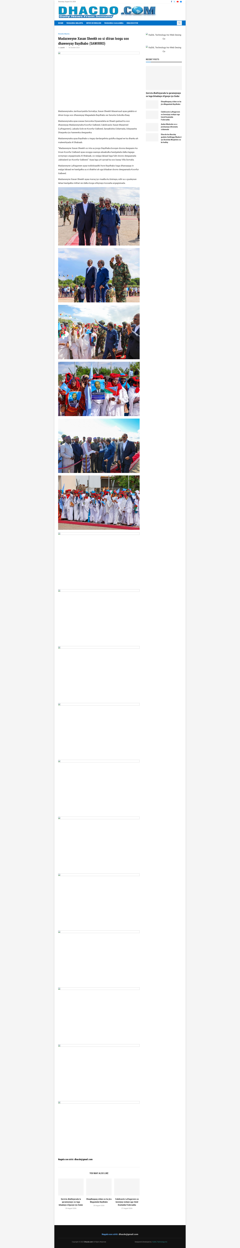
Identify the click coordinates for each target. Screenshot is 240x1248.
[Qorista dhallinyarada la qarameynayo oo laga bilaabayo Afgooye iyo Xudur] (71, 1187)
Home (60, 23)
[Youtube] (178, 2)
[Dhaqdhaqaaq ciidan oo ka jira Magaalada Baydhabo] (99, 1187)
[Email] (181, 2)
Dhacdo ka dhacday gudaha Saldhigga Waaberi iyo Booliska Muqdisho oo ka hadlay (171, 138)
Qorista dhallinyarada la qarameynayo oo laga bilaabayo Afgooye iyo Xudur (71, 1202)
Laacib (62, 47)
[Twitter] (174, 2)
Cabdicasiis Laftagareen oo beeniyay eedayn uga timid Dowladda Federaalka (127, 1202)
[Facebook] (171, 2)
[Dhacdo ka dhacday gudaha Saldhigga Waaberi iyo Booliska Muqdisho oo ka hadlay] (152, 137)
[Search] (179, 23)
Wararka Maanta (74, 23)
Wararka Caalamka (114, 23)
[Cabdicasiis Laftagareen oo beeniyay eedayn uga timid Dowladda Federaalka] (127, 1187)
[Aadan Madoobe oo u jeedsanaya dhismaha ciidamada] (152, 127)
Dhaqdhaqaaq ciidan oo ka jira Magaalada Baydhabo (171, 102)
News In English (93, 23)
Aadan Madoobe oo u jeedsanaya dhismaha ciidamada (169, 127)
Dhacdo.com (88, 1242)
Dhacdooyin (132, 23)
